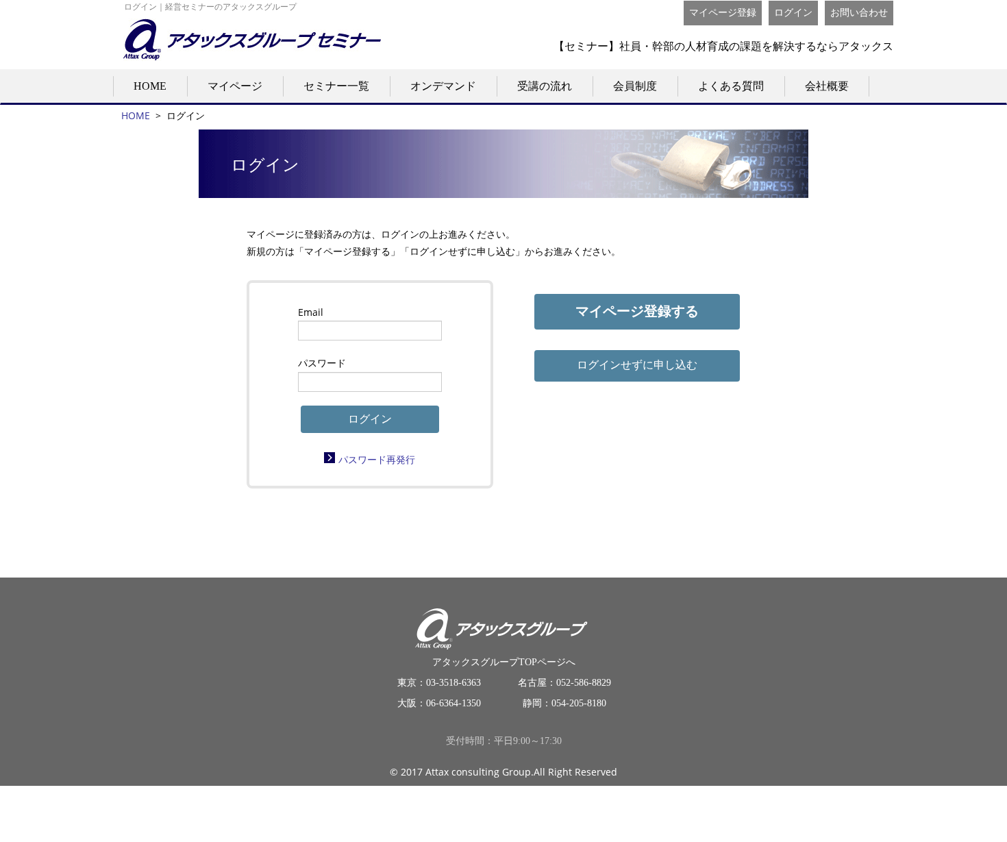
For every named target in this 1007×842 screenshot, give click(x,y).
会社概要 (827, 86)
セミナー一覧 (336, 86)
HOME (150, 86)
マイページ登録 (722, 13)
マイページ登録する (637, 311)
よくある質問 (731, 86)
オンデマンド (443, 86)
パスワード (322, 362)
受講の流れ (544, 86)
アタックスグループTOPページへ (503, 662)
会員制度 (635, 86)
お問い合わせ (859, 13)
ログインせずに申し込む (637, 365)
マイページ (235, 86)
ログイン (793, 13)
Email (310, 312)
